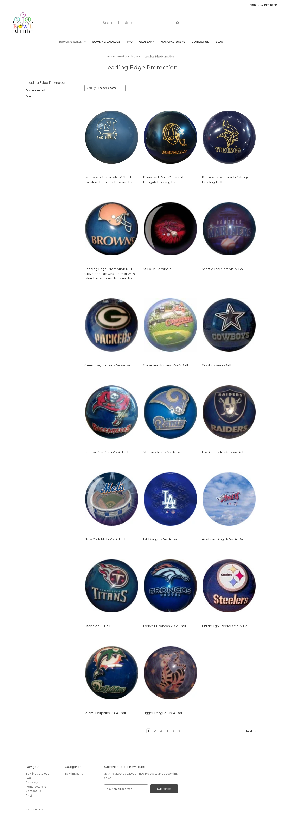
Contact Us (200, 41)
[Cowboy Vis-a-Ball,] (229, 325)
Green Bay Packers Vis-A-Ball (108, 365)
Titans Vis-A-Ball (97, 626)
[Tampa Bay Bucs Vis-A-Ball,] (111, 412)
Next (249, 731)
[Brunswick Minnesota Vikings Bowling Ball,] (229, 137)
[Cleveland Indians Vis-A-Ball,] (170, 325)
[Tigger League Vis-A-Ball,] (170, 673)
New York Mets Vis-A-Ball (104, 539)
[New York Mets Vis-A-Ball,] (111, 499)
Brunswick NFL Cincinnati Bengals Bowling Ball (163, 179)
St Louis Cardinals (157, 269)
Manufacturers (173, 41)
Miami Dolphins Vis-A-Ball (105, 713)
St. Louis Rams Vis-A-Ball (162, 452)
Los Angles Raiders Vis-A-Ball (225, 452)
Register (270, 5)
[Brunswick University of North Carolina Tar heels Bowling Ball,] (111, 137)
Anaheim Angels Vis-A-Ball (223, 539)
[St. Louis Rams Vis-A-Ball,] (170, 412)
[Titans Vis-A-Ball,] (111, 586)
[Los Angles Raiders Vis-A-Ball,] (229, 412)
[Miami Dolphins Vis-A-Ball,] (111, 673)
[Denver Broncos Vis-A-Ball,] (170, 586)
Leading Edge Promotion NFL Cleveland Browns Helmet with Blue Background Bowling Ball (109, 273)
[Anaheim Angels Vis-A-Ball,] (229, 499)
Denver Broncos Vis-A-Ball (164, 626)
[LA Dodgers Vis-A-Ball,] (170, 499)
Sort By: (91, 88)
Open (29, 96)
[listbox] (111, 88)
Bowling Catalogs (106, 41)
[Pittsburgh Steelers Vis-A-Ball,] (229, 586)
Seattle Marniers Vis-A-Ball (223, 269)
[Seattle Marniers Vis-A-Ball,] (229, 229)
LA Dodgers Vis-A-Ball (160, 539)
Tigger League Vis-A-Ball (163, 713)
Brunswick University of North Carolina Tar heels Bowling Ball (109, 179)
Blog (219, 41)
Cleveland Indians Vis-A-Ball (165, 365)
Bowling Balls (70, 41)
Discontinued (35, 90)
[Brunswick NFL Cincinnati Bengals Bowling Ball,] (170, 137)
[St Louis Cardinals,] (170, 229)
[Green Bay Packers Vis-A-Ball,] (111, 325)
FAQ (130, 41)
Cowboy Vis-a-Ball (216, 365)
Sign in (254, 5)
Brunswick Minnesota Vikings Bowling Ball (225, 179)
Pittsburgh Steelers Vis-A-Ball (225, 626)
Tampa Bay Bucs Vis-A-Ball (106, 452)
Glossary (146, 41)
